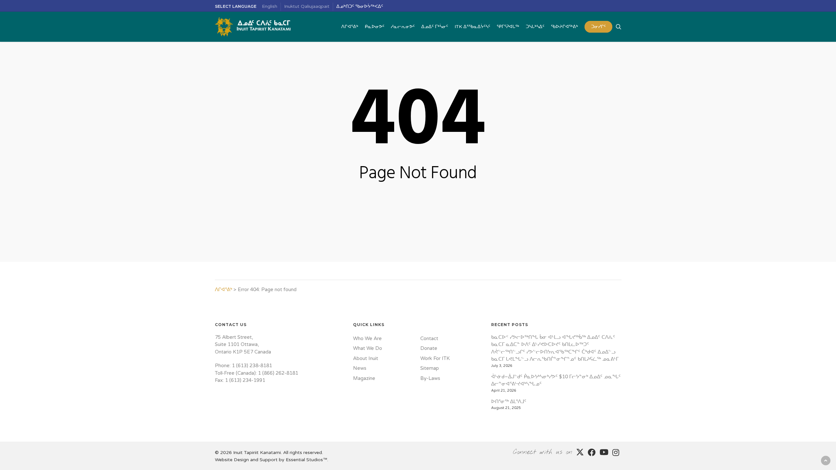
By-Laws (430, 378)
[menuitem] (270, 7)
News (359, 368)
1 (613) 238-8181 (252, 365)
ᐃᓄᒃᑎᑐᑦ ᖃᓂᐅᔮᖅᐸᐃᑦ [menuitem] (359, 6)
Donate (428, 348)
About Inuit (365, 358)
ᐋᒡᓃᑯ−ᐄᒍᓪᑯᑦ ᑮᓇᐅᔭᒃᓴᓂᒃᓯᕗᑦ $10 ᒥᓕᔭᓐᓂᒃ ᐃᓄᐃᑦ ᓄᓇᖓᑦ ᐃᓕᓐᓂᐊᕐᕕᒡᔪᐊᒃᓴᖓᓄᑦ (556, 380)
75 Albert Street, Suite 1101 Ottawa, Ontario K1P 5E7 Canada (243, 344)
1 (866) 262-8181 (278, 373)
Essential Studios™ (306, 459)
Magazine (364, 378)
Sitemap (429, 368)
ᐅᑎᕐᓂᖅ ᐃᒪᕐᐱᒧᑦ (508, 401)
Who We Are (367, 338)
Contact (429, 338)
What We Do (367, 348)
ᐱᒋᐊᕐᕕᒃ (223, 289)
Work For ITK (435, 358)
